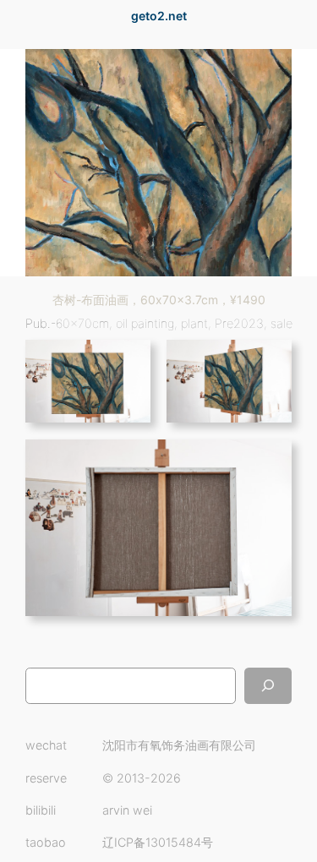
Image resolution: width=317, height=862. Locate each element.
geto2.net (159, 15)
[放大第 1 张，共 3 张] (128, 361)
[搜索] (268, 686)
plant (194, 323)
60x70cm (82, 323)
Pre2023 (239, 323)
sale (281, 323)
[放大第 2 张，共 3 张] (269, 361)
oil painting (145, 323)
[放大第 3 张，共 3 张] (269, 461)
